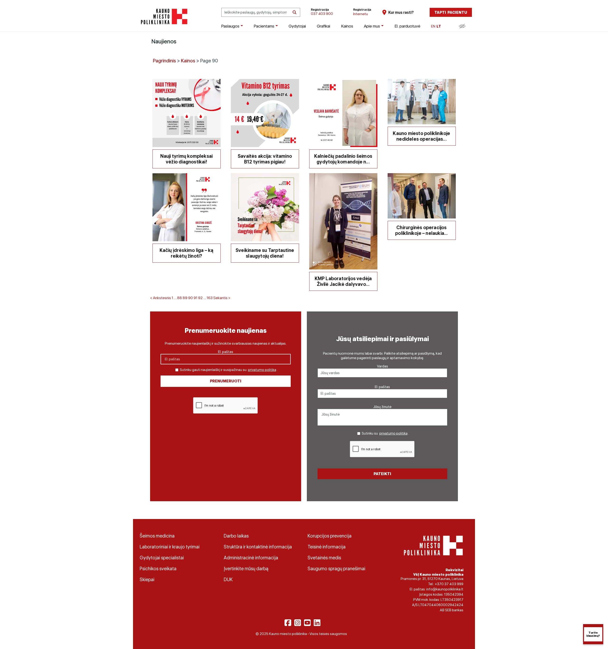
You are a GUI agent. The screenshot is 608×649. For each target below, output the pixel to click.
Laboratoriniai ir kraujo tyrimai (170, 547)
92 (200, 298)
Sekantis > (221, 298)
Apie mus (372, 25)
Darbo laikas (236, 536)
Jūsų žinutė (382, 406)
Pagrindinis (164, 61)
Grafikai (323, 25)
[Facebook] (288, 622)
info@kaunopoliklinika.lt (444, 589)
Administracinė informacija (251, 558)
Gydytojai (297, 25)
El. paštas (225, 351)
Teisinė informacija (327, 547)
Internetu (360, 14)
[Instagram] (297, 622)
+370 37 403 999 (449, 584)
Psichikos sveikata (158, 568)
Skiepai (147, 579)
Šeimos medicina (157, 536)
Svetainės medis (324, 558)
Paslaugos (230, 25)
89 (185, 298)
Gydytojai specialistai (162, 558)
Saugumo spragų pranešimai (336, 568)
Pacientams (264, 25)
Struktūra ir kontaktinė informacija (258, 547)
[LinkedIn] (317, 622)
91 (195, 298)
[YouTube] (307, 622)
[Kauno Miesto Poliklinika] (163, 16)
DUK (228, 579)
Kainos (347, 25)
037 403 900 (322, 13)
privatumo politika (262, 370)
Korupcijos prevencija (330, 536)
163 (210, 298)
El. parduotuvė (407, 25)
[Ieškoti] (294, 12)
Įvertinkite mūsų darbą (246, 568)
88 (179, 298)
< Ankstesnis (160, 298)
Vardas (382, 366)
